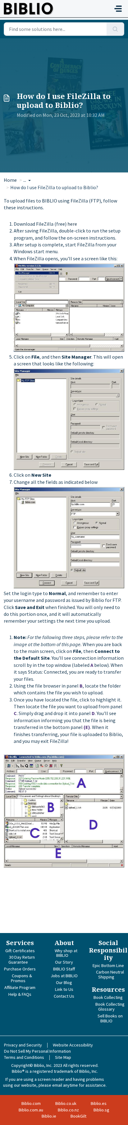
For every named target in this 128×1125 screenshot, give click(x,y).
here (72, 224)
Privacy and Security (23, 1045)
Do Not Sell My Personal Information (37, 1051)
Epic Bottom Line (108, 965)
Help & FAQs (19, 994)
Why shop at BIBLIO (66, 953)
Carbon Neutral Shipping (110, 974)
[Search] (115, 29)
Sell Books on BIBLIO (110, 1018)
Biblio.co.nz (68, 1110)
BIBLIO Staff (64, 969)
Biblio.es (99, 1103)
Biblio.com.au (31, 1110)
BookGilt (78, 1116)
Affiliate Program (19, 987)
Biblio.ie (49, 1116)
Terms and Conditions (24, 1057)
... (25, 180)
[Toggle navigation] (118, 8)
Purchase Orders (20, 969)
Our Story (64, 962)
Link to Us (64, 989)
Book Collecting (108, 997)
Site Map (63, 1057)
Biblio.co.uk (65, 1103)
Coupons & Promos (21, 978)
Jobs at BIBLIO (64, 975)
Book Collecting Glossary (110, 1006)
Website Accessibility (73, 1045)
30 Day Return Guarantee (21, 959)
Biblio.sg (101, 1110)
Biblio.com (31, 1103)
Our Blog (64, 982)
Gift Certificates (20, 950)
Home (10, 180)
